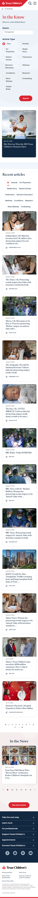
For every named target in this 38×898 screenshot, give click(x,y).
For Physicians (10, 50)
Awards (25, 44)
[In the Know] (14, 3)
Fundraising (27, 78)
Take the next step (10, 817)
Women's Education (9, 66)
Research (26, 73)
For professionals (10, 829)
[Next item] (34, 790)
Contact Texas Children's (13, 845)
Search (5, 28)
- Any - (8, 44)
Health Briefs (8, 88)
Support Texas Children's (13, 834)
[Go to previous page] (5, 724)
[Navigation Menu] (34, 3)
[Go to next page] (22, 727)
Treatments (27, 57)
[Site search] (30, 3)
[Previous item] (3, 790)
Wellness (25, 65)
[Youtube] (30, 853)
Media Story (25, 50)
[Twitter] (23, 853)
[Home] (2, 9)
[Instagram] (15, 853)
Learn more (7, 823)
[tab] (8, 183)
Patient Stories (9, 58)
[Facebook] (7, 853)
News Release (9, 80)
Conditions (10, 73)
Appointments (8, 840)
